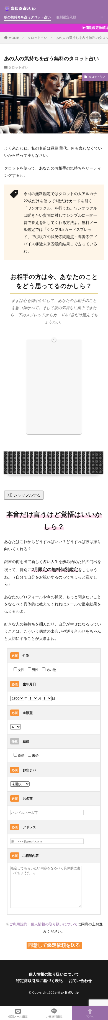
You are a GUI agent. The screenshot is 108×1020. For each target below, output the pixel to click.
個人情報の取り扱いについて (54, 924)
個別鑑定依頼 (66, 17)
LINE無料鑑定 (54, 1016)
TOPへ (90, 1016)
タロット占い (37, 38)
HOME (14, 38)
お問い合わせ (80, 980)
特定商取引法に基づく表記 (39, 980)
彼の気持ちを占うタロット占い (27, 17)
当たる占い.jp (68, 992)
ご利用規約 (18, 924)
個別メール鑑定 (18, 1016)
